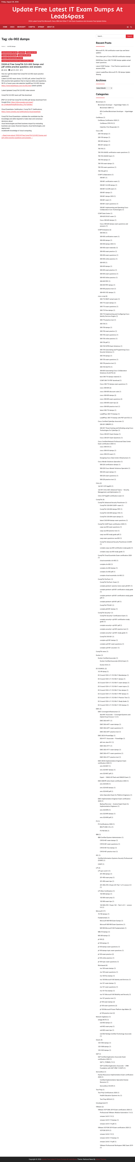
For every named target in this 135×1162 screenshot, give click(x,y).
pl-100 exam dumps (106, 1002)
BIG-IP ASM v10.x (105, 827)
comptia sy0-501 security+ (108, 648)
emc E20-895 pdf (105, 817)
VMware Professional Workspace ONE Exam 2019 (116, 1145)
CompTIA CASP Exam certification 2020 (111, 524)
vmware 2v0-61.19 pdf (107, 1142)
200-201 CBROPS (105, 424)
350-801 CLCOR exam (107, 189)
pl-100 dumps (102, 943)
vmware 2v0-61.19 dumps (108, 1138)
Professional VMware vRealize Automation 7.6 (115, 1112)
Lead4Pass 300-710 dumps (109, 414)
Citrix (97, 483)
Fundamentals (102, 918)
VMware (98, 1107)
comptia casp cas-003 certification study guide (115, 548)
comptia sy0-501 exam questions (111, 644)
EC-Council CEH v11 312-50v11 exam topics (112, 686)
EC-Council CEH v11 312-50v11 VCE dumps (112, 705)
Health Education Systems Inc (110, 1095)
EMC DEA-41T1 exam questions (110, 753)
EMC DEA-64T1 (105, 721)
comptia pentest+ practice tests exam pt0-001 (115, 586)
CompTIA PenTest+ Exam (108, 582)
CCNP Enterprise (103, 230)
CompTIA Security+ (104, 613)
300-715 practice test (107, 320)
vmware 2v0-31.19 (106, 1116)
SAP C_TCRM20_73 (106, 1062)
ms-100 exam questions (108, 972)
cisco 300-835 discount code (109, 391)
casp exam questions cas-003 (110, 538)
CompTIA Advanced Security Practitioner (111, 502)
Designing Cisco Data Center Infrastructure (114, 458)
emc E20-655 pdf (105, 791)
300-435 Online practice (107, 277)
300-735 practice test (107, 363)
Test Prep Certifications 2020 (107, 1093)
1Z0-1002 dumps (103, 1043)
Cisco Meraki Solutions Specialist (109, 462)
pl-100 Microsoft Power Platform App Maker (114, 1009)
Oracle (98, 1040)
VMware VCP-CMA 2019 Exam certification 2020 (114, 1110)
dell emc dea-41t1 (106, 742)
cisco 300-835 (104, 388)
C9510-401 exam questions (109, 844)
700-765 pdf (102, 171)
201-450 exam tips (106, 881)
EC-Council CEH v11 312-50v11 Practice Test (112, 697)
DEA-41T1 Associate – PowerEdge (111, 738)
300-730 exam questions (108, 335)
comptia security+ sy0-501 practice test (113, 629)
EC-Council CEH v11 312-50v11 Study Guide (112, 701)
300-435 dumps (105, 266)
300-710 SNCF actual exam (109, 299)
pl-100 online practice (105, 958)
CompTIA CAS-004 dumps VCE (110, 513)
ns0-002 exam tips (106, 1030)
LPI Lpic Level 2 (103, 871)
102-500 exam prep (106, 898)
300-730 (102, 324)
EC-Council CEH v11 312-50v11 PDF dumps (112, 694)
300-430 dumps (105, 240)
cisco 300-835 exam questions (110, 399)
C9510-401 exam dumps (108, 840)
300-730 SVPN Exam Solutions (110, 346)
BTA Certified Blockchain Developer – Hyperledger (116, 111)
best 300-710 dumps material (109, 377)
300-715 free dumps (106, 310)
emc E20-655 (104, 784)
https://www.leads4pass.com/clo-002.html (16, 86)
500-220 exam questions (108, 476)
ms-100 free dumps (106, 976)
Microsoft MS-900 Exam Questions (111, 924)
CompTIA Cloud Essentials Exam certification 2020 (17, 61)
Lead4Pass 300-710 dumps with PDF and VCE (115, 418)
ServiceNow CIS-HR (106, 1086)
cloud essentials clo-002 (9, 52)
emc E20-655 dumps (106, 788)
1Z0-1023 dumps (103, 1050)
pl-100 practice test (106, 1013)
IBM (97, 834)
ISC (97, 855)
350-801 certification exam (108, 181)
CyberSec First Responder (108, 127)
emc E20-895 (104, 810)
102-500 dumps (105, 894)
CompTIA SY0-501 (106, 637)
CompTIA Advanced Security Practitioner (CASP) (116, 542)
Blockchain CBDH (106, 108)
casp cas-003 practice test (108, 531)
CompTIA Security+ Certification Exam (112, 616)
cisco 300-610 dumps (107, 450)
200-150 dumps (103, 134)
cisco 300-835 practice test (109, 406)
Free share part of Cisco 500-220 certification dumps (113, 56)
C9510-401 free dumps (107, 848)
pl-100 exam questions (107, 1006)
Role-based (101, 965)
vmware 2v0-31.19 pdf (107, 1124)
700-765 (100, 149)
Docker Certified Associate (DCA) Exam (113, 661)
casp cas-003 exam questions (110, 527)
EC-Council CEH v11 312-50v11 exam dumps (112, 683)
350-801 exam (104, 200)
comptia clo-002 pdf (24, 55)
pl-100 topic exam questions (107, 962)
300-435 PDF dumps (106, 285)
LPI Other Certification (105, 891)
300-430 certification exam (108, 236)
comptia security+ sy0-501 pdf (110, 625)
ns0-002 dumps (105, 1023)
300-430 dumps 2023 (106, 244)
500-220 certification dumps (109, 464)
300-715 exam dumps (107, 303)
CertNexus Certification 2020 (107, 120)
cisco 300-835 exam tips (108, 403)
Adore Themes (101, 1159)
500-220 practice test (107, 479)
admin (5, 70)
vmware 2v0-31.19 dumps (108, 1120)
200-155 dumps (103, 137)
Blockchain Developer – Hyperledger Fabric (112, 105)
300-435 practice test (107, 289)
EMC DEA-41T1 (105, 746)
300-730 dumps (105, 327)
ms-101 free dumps (106, 991)
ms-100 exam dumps (107, 968)
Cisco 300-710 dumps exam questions (112, 384)
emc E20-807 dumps (106, 770)
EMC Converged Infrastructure (108, 712)
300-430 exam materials (108, 248)
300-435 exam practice (107, 270)
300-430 (102, 233)
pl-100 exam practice (105, 954)
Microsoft (21, 27)
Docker (98, 655)
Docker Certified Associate (107, 658)
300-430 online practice (107, 259)
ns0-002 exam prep (106, 1026)
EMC (97, 709)
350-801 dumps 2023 (106, 196)
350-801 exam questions (108, 204)
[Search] (131, 27)
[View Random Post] (127, 27)
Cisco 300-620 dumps (107, 220)
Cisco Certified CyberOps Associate (110, 421)
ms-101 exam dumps (107, 983)
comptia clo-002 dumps (9, 55)
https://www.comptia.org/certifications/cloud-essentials (21, 112)
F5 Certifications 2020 (105, 824)
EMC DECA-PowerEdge (105, 735)
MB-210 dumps (103, 932)
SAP (97, 1054)
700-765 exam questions (106, 167)
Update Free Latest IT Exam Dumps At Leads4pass (67, 12)
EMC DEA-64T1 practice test (109, 732)
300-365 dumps (103, 141)
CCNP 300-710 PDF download (109, 380)
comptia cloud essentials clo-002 (12, 58)
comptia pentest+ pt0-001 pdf (109, 602)
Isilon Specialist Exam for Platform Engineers (115, 795)
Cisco (12, 27)
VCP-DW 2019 (104, 1130)
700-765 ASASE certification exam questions (112, 152)
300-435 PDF (104, 281)
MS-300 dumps (103, 936)
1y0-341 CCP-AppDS (104, 486)
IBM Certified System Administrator (109, 837)
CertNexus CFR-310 (106, 123)
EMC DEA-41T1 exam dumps (109, 750)
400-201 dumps (103, 145)
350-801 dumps (105, 192)
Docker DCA (104, 665)
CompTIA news (101, 651)
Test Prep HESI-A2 (106, 1099)
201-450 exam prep (106, 877)
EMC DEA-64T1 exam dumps (109, 724)
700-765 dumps (103, 160)
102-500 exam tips (106, 901)
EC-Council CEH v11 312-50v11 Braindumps (112, 675)
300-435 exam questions (108, 274)
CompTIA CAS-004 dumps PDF (110, 509)
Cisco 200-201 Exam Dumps (109, 434)
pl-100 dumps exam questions (108, 947)
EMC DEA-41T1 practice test (109, 757)
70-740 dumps (102, 914)
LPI (97, 868)
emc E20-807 (104, 766)
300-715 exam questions (108, 306)
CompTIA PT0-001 (106, 605)
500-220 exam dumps (107, 472)
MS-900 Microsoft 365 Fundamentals (112, 928)
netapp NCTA (102, 1020)
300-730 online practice (107, 339)
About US (50, 27)
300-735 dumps (105, 356)
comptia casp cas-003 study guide (111, 552)
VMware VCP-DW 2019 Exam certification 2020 (113, 1127)
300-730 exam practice (107, 331)
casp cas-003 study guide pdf (109, 534)
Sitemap (41, 27)
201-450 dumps (105, 874)
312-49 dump (102, 671)
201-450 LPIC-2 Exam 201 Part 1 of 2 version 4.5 (115, 885)
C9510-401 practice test (108, 851)
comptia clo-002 (31, 52)
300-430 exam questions (108, 255)
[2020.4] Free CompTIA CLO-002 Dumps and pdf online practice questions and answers (22, 65)
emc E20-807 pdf (105, 773)
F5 (97, 821)
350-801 (102, 178)
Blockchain (99, 102)
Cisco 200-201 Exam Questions (110, 438)
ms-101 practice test (106, 998)
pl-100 (100, 939)
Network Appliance (102, 1017)
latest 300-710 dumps (107, 410)
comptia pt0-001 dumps (107, 609)
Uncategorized (100, 1103)
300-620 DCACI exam (107, 216)
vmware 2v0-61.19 (106, 1134)
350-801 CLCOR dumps (107, 185)
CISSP (100, 864)
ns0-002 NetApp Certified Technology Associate (115, 1034)
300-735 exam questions (108, 359)
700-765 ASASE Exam (105, 156)
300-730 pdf (104, 342)
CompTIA (31, 27)
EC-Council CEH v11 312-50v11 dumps (110, 679)
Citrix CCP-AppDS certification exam (110, 496)
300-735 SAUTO (105, 367)
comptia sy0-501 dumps (108, 640)
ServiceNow (100, 1072)
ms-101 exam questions (108, 987)
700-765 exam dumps (105, 163)
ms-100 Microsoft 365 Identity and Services (114, 979)
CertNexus (99, 117)
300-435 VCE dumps (106, 292)
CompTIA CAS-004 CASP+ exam (110, 505)
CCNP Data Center (104, 213)
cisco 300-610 (104, 447)
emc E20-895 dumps (106, 814)
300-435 (102, 262)
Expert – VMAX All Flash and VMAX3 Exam (114, 777)
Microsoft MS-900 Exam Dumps (110, 921)
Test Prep (99, 1090)
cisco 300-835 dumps (107, 395)
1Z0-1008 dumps (103, 1046)
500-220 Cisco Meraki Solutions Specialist (114, 468)
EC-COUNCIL (100, 668)
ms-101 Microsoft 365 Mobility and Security (114, 994)
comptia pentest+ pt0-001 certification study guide (116, 589)
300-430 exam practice (107, 251)
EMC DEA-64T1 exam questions (110, 728)
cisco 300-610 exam (106, 454)
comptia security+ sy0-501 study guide (112, 633)
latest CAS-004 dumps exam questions (113, 520)
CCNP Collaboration (104, 175)
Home (5, 27)
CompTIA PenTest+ (104, 579)
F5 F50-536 (103, 831)
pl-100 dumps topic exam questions (109, 950)
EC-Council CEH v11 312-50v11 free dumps (112, 690)
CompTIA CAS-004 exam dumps (110, 517)
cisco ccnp (101, 296)
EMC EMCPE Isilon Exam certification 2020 (112, 781)
